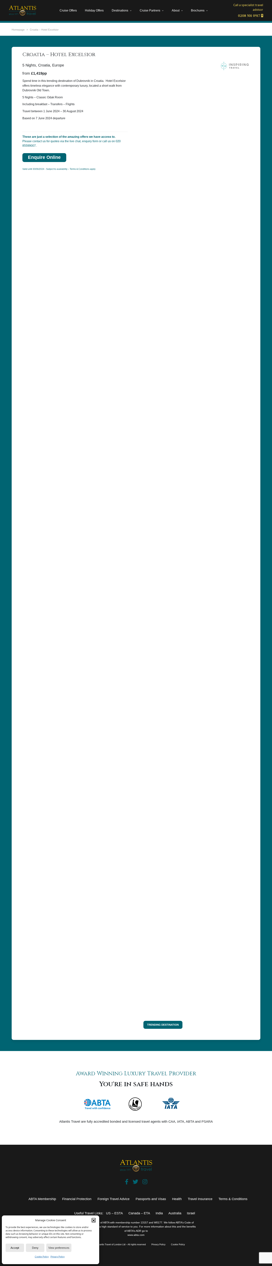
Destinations (120, 10)
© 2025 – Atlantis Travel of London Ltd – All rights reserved (116, 1244)
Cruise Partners (150, 10)
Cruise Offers (68, 10)
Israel (191, 1213)
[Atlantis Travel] (22, 10)
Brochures (197, 10)
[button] (93, 1220)
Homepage (18, 29)
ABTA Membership (42, 1199)
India (159, 1213)
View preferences (58, 1247)
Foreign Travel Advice (114, 1199)
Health (177, 1199)
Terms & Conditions (233, 1199)
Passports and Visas (151, 1199)
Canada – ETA (139, 1213)
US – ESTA (114, 1213)
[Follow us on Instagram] (144, 1183)
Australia (174, 1213)
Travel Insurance (200, 1199)
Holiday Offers (94, 10)
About (175, 10)
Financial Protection (76, 1199)
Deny (35, 1247)
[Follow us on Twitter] (135, 1183)
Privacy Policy (58, 1256)
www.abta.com (136, 1234)
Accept (15, 1247)
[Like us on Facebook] (126, 1183)
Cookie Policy (42, 1256)
